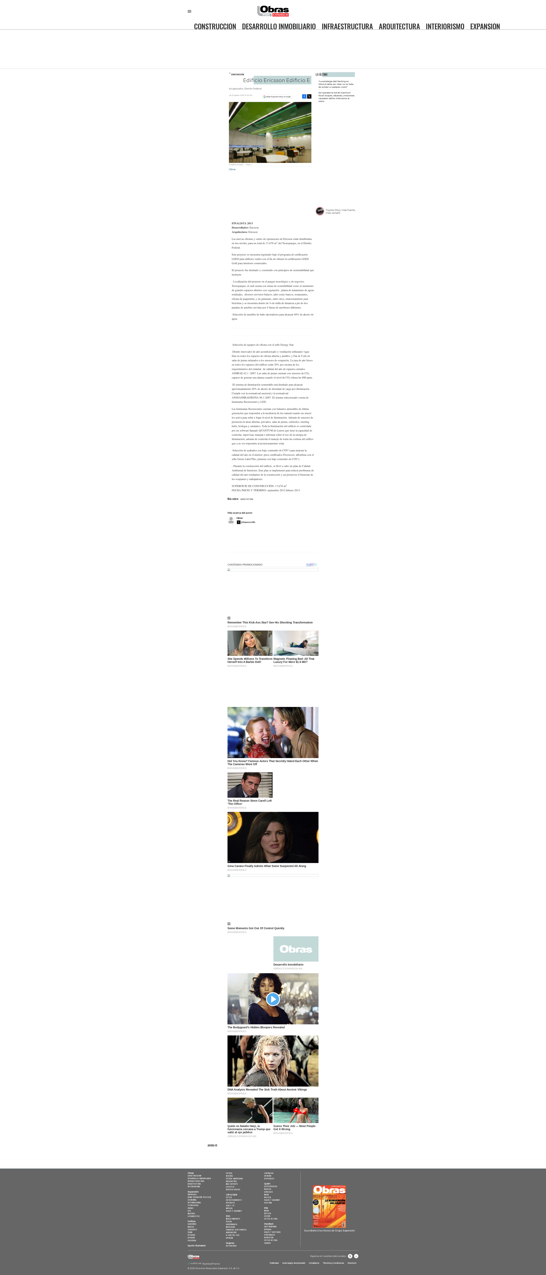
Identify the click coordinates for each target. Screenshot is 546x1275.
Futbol (229, 1173)
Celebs (267, 1216)
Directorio (352, 1263)
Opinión (191, 1237)
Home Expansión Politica (199, 1197)
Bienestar (269, 1237)
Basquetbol (231, 1181)
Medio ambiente (233, 1218)
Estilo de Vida (271, 1240)
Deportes (230, 1202)
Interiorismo (445, 26)
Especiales (269, 1178)
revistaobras (350, 1256)
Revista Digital (233, 1189)
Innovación (231, 1232)
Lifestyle (230, 1187)
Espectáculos (270, 1186)
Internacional (194, 1202)
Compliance (314, 1263)
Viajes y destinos (272, 1232)
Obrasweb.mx (356, 1256)
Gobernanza (231, 1224)
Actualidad (231, 1245)
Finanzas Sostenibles (236, 1229)
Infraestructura (347, 26)
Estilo (229, 1197)
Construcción (215, 26)
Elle (266, 1208)
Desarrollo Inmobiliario (279, 26)
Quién (267, 1183)
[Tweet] (309, 96)
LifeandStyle (194, 1216)
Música (229, 1208)
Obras (239, 518)
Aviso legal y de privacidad (293, 1263)
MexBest (268, 1224)
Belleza (267, 1197)
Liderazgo (269, 1173)
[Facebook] (304, 96)
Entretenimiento (234, 1200)
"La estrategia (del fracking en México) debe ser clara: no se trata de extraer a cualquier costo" (335, 84)
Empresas (192, 1194)
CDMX (190, 1232)
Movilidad (230, 1227)
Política (191, 1221)
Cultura (268, 1202)
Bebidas (268, 1229)
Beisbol (229, 1176)
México (191, 1227)
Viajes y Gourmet (234, 1211)
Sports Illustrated (196, 1245)
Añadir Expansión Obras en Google (278, 97)
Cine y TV (230, 1205)
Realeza (267, 1189)
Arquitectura (399, 26)
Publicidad (274, 1263)
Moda (266, 1194)
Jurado (267, 1243)
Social (229, 1221)
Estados (192, 1235)
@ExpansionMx (248, 522)
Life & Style (231, 1194)
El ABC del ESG (232, 1235)
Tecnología (193, 1205)
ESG (189, 1211)
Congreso (192, 1229)
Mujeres (191, 1213)
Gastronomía (270, 1226)
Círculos (268, 1192)
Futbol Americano (234, 1178)
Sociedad (192, 1240)
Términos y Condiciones (333, 1263)
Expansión (485, 26)
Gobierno (192, 1224)
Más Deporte (232, 1184)
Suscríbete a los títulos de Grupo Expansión (329, 1230)
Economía (192, 1200)
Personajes (269, 1235)
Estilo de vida (271, 1218)
